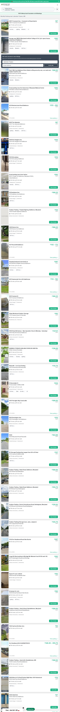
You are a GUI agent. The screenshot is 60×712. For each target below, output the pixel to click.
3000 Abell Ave (13, 695)
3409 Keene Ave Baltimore (16, 229)
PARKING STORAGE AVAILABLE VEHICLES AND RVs (23, 348)
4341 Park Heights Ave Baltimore (18, 141)
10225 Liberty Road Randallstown (18, 662)
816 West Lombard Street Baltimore (18, 89)
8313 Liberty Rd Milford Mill (16, 454)
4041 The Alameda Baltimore (17, 124)
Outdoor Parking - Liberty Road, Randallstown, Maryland (25, 608)
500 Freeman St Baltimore (16, 298)
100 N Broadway (13, 157)
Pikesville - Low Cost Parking (17, 365)
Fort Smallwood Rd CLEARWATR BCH (19, 643)
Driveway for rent (14, 591)
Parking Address (8, 8)
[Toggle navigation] (57, 5)
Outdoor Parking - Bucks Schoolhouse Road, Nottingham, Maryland (28, 504)
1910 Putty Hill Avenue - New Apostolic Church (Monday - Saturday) (28, 331)
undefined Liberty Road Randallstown (19, 610)
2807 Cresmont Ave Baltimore (17, 22)
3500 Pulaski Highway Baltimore (18, 211)
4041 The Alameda (14, 122)
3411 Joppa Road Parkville (16, 523)
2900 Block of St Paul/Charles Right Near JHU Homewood (25, 677)
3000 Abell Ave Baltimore (16, 696)
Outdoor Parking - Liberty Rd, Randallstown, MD (22, 660)
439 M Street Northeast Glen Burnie (18, 593)
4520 (10, 435)
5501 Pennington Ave (15, 417)
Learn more (46, 1)
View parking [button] (53, 118)
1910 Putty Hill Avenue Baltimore (18, 332)
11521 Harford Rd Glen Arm (16, 626)
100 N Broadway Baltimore (16, 159)
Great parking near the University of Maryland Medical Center (26, 88)
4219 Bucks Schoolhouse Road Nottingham (20, 506)
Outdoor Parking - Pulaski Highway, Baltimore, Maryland (25, 210)
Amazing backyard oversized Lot (18, 261)
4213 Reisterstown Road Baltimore (19, 105)
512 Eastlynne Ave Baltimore (17, 194)
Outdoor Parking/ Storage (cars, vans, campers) (23, 522)
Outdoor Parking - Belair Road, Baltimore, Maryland (23, 469)
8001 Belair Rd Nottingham (16, 471)
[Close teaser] (23, 708)
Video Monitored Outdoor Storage (18, 313)
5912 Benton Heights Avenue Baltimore (19, 263)
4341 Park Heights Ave (15, 139)
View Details (53, 33)
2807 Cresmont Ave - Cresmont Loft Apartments (23, 21)
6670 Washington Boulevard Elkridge (19, 558)
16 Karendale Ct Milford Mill (16, 384)
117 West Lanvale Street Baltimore (18, 41)
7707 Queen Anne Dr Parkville (17, 315)
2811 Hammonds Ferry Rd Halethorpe (19, 279)
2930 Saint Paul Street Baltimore (18, 679)
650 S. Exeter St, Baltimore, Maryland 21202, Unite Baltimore (21, 177)
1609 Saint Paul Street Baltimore (18, 73)
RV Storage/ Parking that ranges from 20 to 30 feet (23, 452)
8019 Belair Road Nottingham (17, 489)
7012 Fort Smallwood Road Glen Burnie (20, 539)
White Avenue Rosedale (15, 350)
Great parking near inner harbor (18, 174)
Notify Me (50, 65)
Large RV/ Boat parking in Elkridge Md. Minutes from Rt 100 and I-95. (28, 556)
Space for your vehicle (15, 573)
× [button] (58, 1)
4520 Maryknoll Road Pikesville (17, 436)
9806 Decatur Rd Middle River (17, 575)
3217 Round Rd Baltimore (16, 244)
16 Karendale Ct (13, 383)
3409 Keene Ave (14, 227)
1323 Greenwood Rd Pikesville (17, 367)
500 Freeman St (13, 296)
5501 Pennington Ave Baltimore (17, 419)
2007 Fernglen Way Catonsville (18, 400)
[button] (12, 710)
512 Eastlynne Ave (14, 192)
